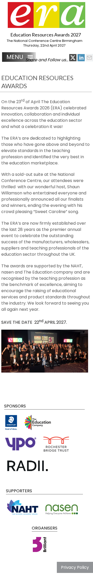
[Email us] (89, 60)
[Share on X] (73, 60)
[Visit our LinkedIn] (82, 60)
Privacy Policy (75, 567)
